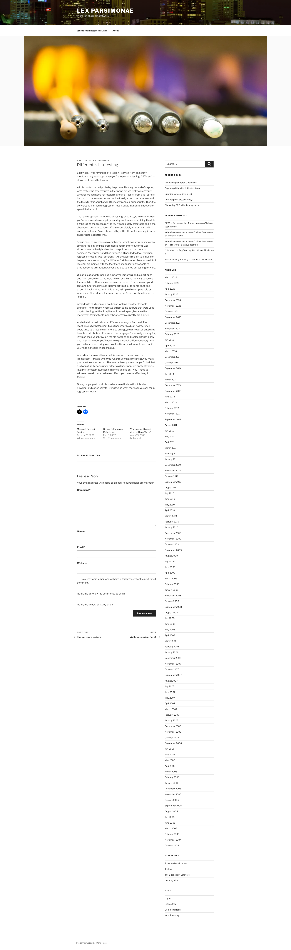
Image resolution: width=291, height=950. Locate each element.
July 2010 (169, 493)
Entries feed (170, 904)
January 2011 (171, 459)
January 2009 (171, 590)
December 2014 (173, 357)
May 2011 (169, 436)
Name (81, 531)
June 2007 (170, 692)
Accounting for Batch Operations (181, 182)
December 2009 (173, 533)
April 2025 (170, 288)
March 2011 (170, 448)
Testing (168, 869)
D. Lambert (170, 250)
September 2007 (173, 675)
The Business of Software (177, 874)
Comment (83, 490)
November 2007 (173, 663)
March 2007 (171, 709)
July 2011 (169, 430)
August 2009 (171, 555)
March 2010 (171, 516)
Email (81, 547)
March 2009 (171, 578)
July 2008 (169, 618)
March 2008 (171, 641)
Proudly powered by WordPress (91, 942)
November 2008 (173, 595)
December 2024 (173, 300)
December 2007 (173, 658)
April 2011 (169, 442)
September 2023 (173, 317)
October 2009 (172, 544)
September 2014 (173, 368)
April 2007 (170, 703)
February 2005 (172, 834)
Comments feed (173, 909)
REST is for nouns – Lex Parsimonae (182, 223)
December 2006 (173, 726)
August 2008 (171, 612)
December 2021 (173, 322)
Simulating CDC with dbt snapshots (182, 205)
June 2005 (170, 822)
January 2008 (171, 652)
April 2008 (170, 635)
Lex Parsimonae (105, 10)
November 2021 (173, 328)
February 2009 (172, 584)
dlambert (105, 160)
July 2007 (169, 686)
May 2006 (170, 760)
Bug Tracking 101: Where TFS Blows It (193, 259)
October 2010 (172, 476)
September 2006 (173, 743)
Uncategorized (90, 455)
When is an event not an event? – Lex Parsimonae (189, 232)
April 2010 (170, 510)
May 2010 (170, 504)
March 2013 (171, 402)
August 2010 (171, 487)
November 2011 (173, 413)
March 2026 (171, 277)
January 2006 (171, 783)
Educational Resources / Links (92, 30)
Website (82, 563)
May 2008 (170, 629)
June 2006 (170, 754)
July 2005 (169, 817)
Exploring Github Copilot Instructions (182, 188)
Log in (168, 898)
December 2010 (173, 465)
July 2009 (169, 561)
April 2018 (170, 345)
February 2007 (172, 714)
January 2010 (171, 527)
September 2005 (173, 805)
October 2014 (171, 362)
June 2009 (170, 567)
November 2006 (173, 731)
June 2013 (170, 396)
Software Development (176, 863)
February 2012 (172, 408)
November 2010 (173, 470)
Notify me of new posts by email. (95, 604)
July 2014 (169, 374)
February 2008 (172, 646)
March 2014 (171, 379)
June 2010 (170, 499)
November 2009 (173, 538)
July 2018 (169, 339)
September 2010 (173, 482)
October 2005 (172, 800)
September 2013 (173, 391)
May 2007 (170, 697)
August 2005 (171, 811)
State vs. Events (175, 235)
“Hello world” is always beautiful (183, 244)
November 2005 (173, 794)
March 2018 (171, 351)
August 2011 (171, 425)
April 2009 (170, 572)
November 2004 (173, 839)
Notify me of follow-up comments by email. (101, 593)
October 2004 (172, 845)
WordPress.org (172, 915)
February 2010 (172, 521)
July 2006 (169, 748)
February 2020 (172, 334)
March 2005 (171, 828)
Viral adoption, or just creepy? (179, 199)
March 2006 (171, 771)
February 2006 (172, 777)
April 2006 (170, 766)
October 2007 (172, 669)
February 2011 (172, 453)
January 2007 (171, 720)
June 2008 (170, 624)
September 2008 (173, 607)
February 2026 (172, 283)
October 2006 (172, 737)
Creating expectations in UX (178, 194)
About (115, 30)
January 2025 (171, 294)
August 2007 (171, 680)
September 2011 (173, 419)
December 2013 (173, 385)
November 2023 (173, 305)
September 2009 (173, 550)
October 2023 (172, 311)
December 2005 (173, 788)
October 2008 (172, 601)
